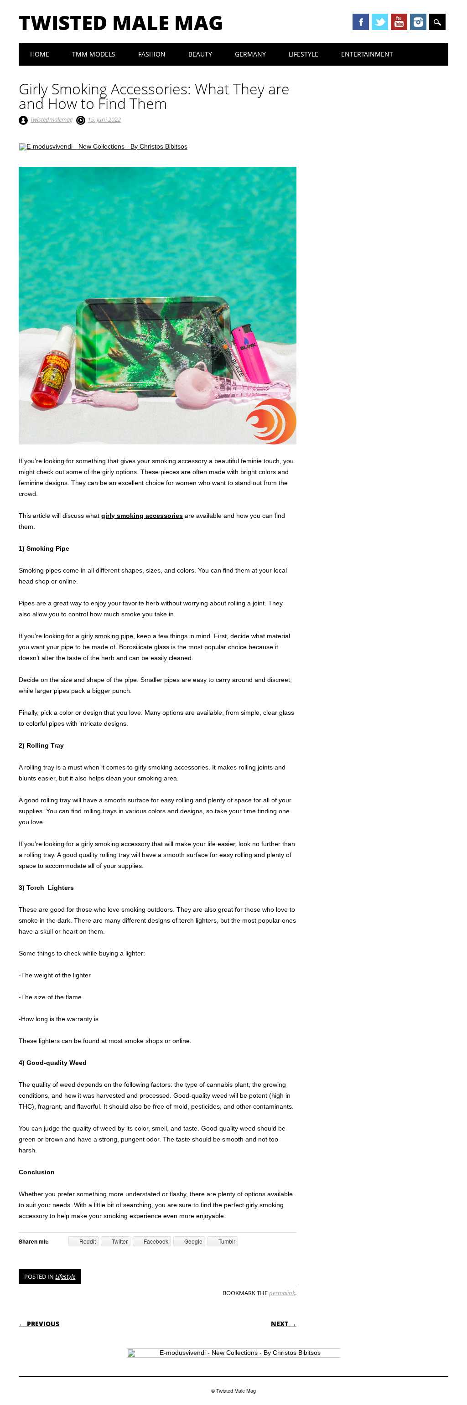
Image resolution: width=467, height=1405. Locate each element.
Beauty (200, 54)
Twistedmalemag (51, 119)
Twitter (380, 22)
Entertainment (367, 54)
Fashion (152, 54)
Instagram (418, 22)
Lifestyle (303, 54)
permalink (282, 1293)
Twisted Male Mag (121, 22)
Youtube (399, 22)
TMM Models (93, 54)
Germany (250, 54)
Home (39, 54)
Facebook (361, 22)
